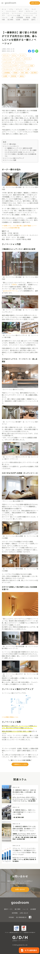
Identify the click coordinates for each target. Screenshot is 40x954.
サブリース (27, 59)
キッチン (22, 55)
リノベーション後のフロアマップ (14, 158)
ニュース (25, 909)
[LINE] (36, 52)
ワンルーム (19, 69)
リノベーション (19, 62)
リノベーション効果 (10, 160)
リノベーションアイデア (10, 65)
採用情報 (14, 913)
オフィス (5, 55)
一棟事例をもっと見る (20, 764)
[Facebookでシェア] (29, 52)
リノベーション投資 (27, 65)
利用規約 (11, 917)
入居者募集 (6, 72)
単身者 (15, 72)
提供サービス (8, 909)
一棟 (27, 69)
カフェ (14, 55)
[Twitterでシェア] (33, 52)
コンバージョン (7, 59)
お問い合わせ (35, 3)
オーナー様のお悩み (10, 144)
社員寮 (5, 76)
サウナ (18, 59)
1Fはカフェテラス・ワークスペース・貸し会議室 (22, 150)
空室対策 (13, 76)
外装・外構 (24, 72)
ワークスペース (7, 69)
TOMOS (14, 284)
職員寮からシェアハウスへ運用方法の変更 (20, 148)
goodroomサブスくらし (10, 291)
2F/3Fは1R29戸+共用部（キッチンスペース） (21, 152)
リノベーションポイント (11, 146)
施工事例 (34, 72)
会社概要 (33, 909)
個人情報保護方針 (21, 917)
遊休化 (22, 76)
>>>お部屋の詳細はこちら (10, 717)
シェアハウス (7, 62)
